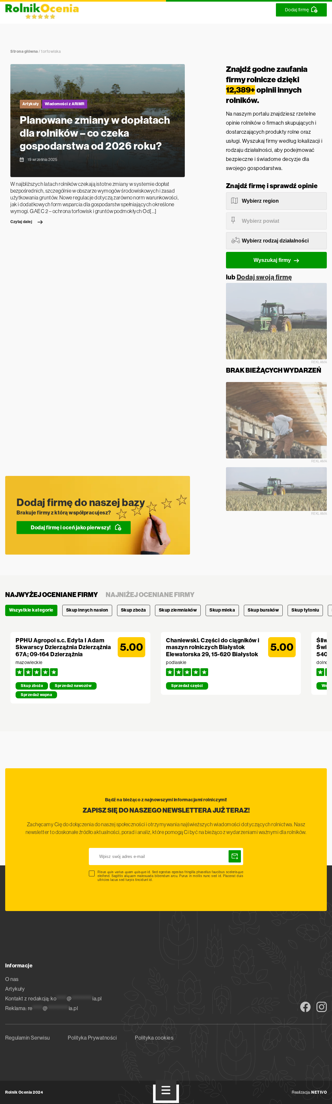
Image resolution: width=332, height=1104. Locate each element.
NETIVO (319, 1092)
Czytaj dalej (21, 222)
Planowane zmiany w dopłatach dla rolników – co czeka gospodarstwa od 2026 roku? (95, 133)
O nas (12, 979)
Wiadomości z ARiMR (65, 104)
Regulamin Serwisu (27, 1038)
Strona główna (24, 51)
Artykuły (30, 104)
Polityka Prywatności (92, 1038)
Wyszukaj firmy (272, 260)
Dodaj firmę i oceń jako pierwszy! (71, 527)
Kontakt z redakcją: (53, 999)
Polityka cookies (154, 1038)
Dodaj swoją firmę (264, 277)
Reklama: (41, 1008)
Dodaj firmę (297, 9)
